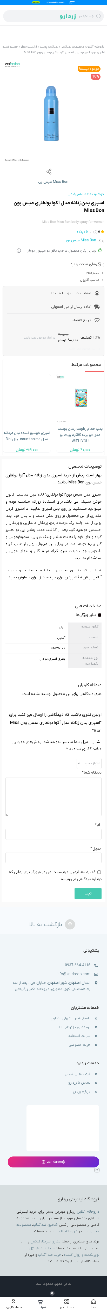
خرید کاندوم (45, 1248)
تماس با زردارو (79, 1082)
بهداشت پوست (48, 47)
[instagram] (97, 1170)
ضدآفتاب (39, 1224)
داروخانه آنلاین (95, 47)
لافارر (56, 1241)
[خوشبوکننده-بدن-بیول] (27, 379)
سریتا (46, 1241)
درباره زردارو (81, 1091)
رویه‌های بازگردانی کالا (74, 1027)
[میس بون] (53, 112)
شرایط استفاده (79, 1035)
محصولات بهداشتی (72, 47)
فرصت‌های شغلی (77, 1074)
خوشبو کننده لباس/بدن (86, 194)
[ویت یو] (80, 377)
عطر (23, 47)
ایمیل (96, 848)
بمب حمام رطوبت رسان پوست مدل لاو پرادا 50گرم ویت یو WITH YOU (80, 435)
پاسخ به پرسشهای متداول (70, 1018)
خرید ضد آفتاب (49, 1254)
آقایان (61, 638)
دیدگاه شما (92, 772)
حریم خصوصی (79, 1044)
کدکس (35, 1241)
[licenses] (63, 1114)
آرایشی (32, 47)
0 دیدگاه (82, 232)
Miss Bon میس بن (53, 181)
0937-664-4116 (77, 965)
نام (98, 824)
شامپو (53, 1224)
